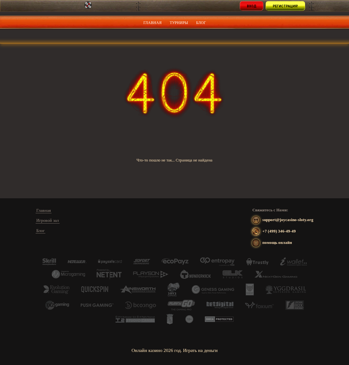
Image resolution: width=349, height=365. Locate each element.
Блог (201, 23)
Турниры (179, 23)
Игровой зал (47, 220)
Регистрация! (285, 6)
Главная (152, 23)
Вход (251, 6)
